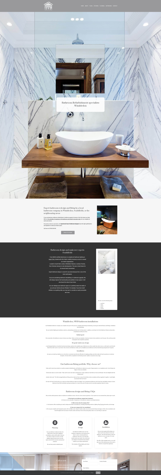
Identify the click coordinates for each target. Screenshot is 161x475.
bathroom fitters (89, 354)
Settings (92, 472)
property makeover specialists (51, 223)
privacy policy (81, 472)
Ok (98, 472)
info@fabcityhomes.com (63, 467)
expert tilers (52, 259)
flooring (102, 404)
